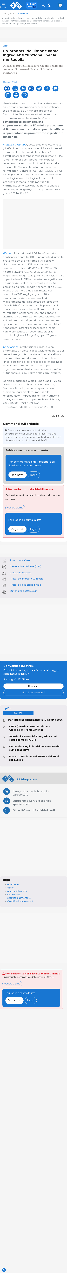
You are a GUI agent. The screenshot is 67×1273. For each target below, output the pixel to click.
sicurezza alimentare (19, 897)
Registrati (17, 474)
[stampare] (16, 95)
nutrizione (13, 884)
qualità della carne (17, 891)
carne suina (13, 894)
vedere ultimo (15, 507)
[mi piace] (24, 95)
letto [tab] (18, 713)
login (33, 474)
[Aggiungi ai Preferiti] (8, 95)
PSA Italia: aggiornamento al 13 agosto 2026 (35, 719)
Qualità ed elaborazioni (20, 901)
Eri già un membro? (33, 692)
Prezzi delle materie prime (25, 584)
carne (10, 887)
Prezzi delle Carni (20, 560)
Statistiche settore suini (24, 591)
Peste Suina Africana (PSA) (25, 566)
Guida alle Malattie (20, 572)
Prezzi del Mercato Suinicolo (26, 578)
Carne (5, 46)
